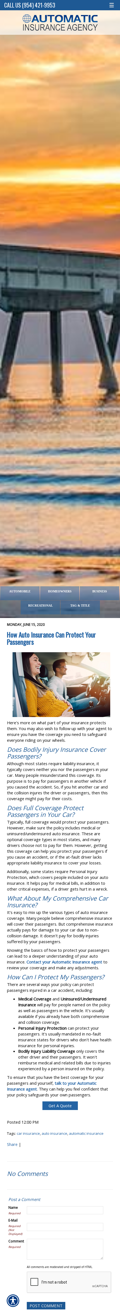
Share (12, 1144)
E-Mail (13, 1220)
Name (13, 1207)
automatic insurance (86, 1133)
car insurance (28, 1133)
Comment (16, 1241)
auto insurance (54, 1133)
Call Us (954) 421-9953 (29, 5)
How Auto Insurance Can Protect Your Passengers (51, 638)
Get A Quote (60, 1105)
